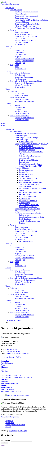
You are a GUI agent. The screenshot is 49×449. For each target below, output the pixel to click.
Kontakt (8, 103)
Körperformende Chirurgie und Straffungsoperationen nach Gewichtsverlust (30, 184)
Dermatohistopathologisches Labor (27, 24)
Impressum (9, 421)
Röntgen (22, 223)
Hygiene (18, 57)
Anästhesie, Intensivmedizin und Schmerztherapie (26, 13)
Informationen (15, 105)
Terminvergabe (20, 107)
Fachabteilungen (16, 10)
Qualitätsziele (19, 52)
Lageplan (18, 109)
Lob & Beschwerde (22, 114)
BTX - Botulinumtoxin (27, 197)
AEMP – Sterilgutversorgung (29, 221)
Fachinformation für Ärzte (19, 116)
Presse (17, 67)
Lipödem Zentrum (21, 42)
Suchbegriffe (5, 440)
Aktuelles (4, 371)
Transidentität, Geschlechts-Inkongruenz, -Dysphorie (29, 206)
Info (11, 48)
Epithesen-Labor (25, 215)
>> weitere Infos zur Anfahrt (11, 357)
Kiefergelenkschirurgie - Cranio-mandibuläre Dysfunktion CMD (31, 165)
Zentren (13, 30)
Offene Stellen (20, 93)
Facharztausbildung (22, 99)
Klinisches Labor (25, 219)
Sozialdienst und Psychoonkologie (31, 217)
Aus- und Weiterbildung (18, 97)
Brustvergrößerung (26, 170)
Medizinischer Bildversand (24, 118)
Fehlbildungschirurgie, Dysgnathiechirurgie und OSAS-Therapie (31, 152)
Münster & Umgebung (23, 85)
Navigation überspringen (10, 4)
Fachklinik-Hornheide (13, 320)
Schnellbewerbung (21, 95)
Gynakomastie (24, 176)
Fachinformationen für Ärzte (11, 391)
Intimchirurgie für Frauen (28, 201)
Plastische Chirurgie (22, 22)
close (3, 445)
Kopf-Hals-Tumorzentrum (24, 34)
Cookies (8, 427)
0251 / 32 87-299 (13, 351)
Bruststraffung (24, 172)
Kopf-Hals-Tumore (26, 146)
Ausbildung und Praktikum (24, 101)
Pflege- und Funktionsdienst (25, 26)
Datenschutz (9, 423)
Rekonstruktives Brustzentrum (25, 40)
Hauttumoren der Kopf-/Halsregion (31, 148)
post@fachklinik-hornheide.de (18, 353)
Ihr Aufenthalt (20, 75)
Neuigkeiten (14, 65)
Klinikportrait (19, 50)
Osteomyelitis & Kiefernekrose (30, 156)
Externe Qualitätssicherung (24, 61)
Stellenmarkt (14, 91)
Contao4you (22, 431)
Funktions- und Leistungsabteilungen (28, 28)
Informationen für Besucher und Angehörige (26, 81)
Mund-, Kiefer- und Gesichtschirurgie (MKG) (31, 20)
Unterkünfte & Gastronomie (25, 83)
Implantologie (24, 162)
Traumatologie (24, 158)
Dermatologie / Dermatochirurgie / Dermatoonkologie (27, 17)
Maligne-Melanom (25, 241)
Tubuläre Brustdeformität (28, 178)
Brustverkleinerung (26, 174)
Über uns (8, 46)
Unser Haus (9, 8)
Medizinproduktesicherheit (24, 59)
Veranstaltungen (20, 69)
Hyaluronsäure (24, 199)
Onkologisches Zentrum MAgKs (26, 36)
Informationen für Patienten (20, 73)
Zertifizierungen (20, 55)
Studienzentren (20, 44)
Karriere (8, 89)
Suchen (4, 443)
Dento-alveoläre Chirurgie (28, 160)
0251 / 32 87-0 (12, 349)
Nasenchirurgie (24, 203)
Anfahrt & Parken (21, 112)
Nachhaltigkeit (20, 63)
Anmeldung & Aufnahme (24, 77)
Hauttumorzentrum (21, 32)
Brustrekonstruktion (26, 180)
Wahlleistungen (20, 79)
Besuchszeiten (20, 87)
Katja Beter (13, 431)
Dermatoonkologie (26, 142)
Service (8, 71)
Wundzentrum (20, 38)
